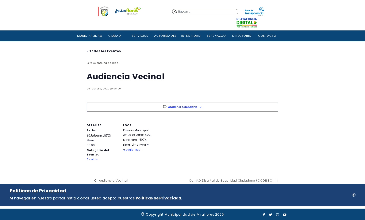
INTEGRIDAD (191, 36)
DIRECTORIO (242, 36)
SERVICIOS (140, 36)
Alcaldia (92, 159)
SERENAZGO (216, 36)
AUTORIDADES (165, 36)
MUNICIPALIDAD (89, 36)
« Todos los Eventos (104, 51)
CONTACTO (267, 36)
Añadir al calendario (183, 107)
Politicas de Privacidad (158, 198)
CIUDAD (114, 36)
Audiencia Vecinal (113, 180)
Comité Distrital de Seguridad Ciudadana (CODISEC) (232, 180)
